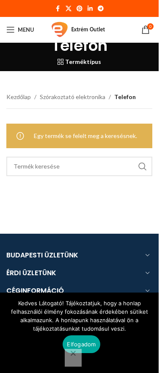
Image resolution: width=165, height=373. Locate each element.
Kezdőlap (18, 96)
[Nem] (73, 358)
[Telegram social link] (100, 8)
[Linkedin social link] (90, 8)
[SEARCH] (142, 166)
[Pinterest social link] (79, 8)
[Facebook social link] (58, 8)
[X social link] (68, 8)
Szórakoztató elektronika (72, 96)
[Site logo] (80, 29)
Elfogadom (81, 344)
